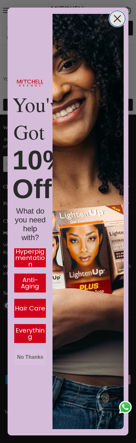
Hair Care (30, 308)
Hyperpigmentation (30, 257)
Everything (30, 333)
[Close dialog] (117, 19)
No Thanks (30, 357)
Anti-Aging (30, 283)
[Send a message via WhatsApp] (125, 407)
